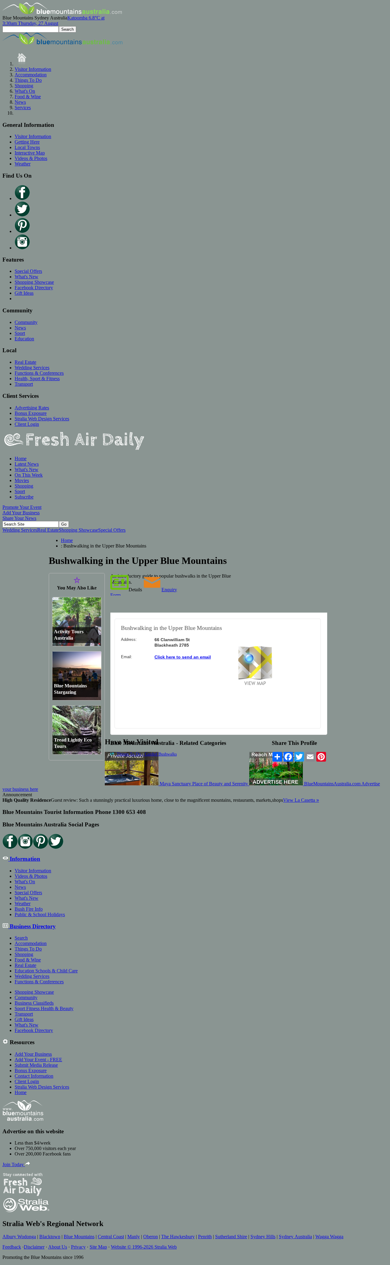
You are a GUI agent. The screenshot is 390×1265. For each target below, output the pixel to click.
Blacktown (49, 1236)
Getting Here (27, 141)
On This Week (29, 475)
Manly (133, 1236)
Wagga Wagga (329, 1236)
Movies (22, 480)
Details (135, 589)
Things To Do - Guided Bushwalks (146, 754)
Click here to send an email (182, 657)
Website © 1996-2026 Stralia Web (144, 1246)
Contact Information (34, 1076)
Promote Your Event (21, 507)
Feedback (11, 1246)
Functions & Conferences (39, 373)
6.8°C (53, 20)
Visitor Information (33, 69)
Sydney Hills (262, 1236)
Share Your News (19, 518)
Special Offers (28, 271)
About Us (57, 1246)
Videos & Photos (31, 158)
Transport (24, 384)
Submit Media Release (36, 1065)
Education (24, 338)
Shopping (24, 85)
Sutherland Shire (231, 1236)
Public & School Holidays (40, 914)
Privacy (78, 1246)
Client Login (27, 424)
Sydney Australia (295, 1236)
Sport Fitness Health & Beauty (44, 1008)
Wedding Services (32, 367)
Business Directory (32, 926)
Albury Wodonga (19, 1236)
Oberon (150, 1236)
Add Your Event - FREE (38, 1059)
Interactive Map (30, 152)
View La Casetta (301, 800)
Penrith (205, 1236)
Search (21, 937)
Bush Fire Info (29, 909)
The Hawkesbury (178, 1236)
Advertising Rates (32, 407)
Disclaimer (34, 1246)
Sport (20, 333)
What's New (26, 276)
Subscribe (24, 496)
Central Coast (111, 1236)
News (20, 102)
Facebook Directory (34, 287)
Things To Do (28, 80)
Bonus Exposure (31, 413)
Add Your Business (21, 512)
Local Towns (27, 147)
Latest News (27, 464)
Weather (22, 163)
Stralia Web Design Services (42, 418)
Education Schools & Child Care (46, 970)
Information (24, 859)
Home (21, 458)
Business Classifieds (34, 1003)
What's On (25, 91)
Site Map (98, 1246)
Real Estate (25, 362)
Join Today (13, 1164)
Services (23, 107)
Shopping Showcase (34, 282)
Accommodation (31, 74)
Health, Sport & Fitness (37, 378)
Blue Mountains (79, 1236)
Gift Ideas (24, 293)
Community (26, 322)
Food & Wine (28, 96)
